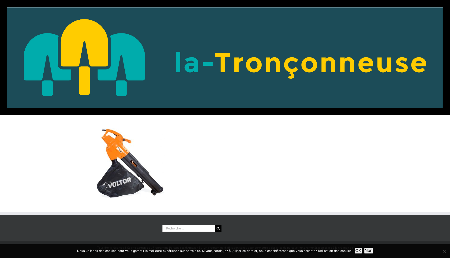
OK (358, 250)
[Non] (444, 251)
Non (368, 250)
